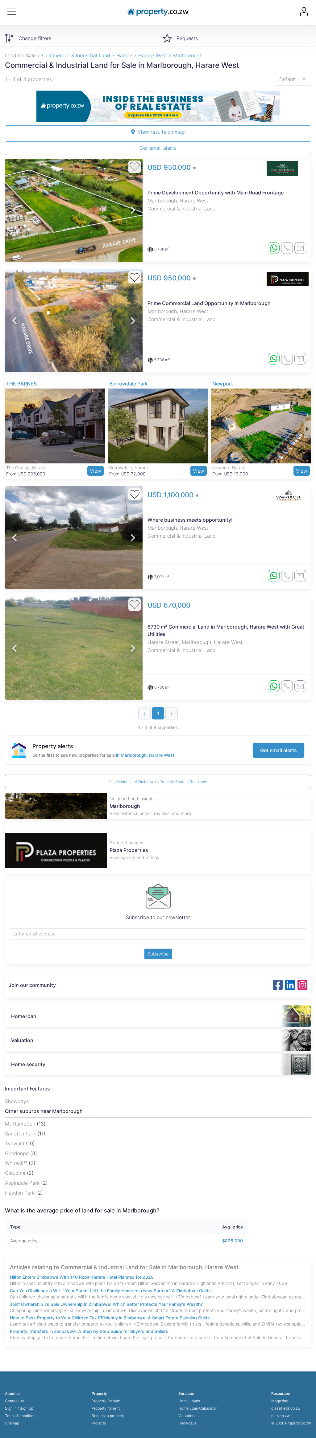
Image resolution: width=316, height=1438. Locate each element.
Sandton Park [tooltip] (21, 1133)
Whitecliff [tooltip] (17, 1163)
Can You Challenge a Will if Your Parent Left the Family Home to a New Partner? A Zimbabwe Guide (110, 1290)
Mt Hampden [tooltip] (21, 1124)
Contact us (14, 1401)
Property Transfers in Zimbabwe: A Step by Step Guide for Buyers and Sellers (89, 1331)
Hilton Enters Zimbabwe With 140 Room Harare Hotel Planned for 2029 (82, 1277)
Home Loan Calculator (197, 1408)
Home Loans (189, 1401)
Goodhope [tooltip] (17, 1153)
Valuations (187, 1415)
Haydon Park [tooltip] (20, 1193)
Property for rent (106, 1408)
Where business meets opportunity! (190, 520)
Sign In (11, 1408)
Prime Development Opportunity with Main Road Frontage (216, 192)
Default (287, 79)
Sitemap (12, 1423)
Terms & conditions (21, 1415)
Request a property (108, 1415)
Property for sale (106, 1401)
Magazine (279, 1401)
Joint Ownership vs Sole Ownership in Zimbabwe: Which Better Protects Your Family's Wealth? (106, 1304)
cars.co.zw (280, 1415)
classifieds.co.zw (286, 1408)
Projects (99, 1423)
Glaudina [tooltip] (16, 1173)
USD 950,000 (170, 167)
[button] (14, 210)
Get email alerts (158, 148)
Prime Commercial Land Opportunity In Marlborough (209, 303)
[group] (158, 106)
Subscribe (158, 954)
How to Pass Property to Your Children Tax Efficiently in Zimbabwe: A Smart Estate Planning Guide (110, 1317)
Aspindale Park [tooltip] (23, 1183)
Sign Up (26, 1408)
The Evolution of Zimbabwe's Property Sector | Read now (158, 781)
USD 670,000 (169, 605)
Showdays (187, 1423)
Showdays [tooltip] (17, 1101)
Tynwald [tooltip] (15, 1143)
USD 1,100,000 (171, 495)
